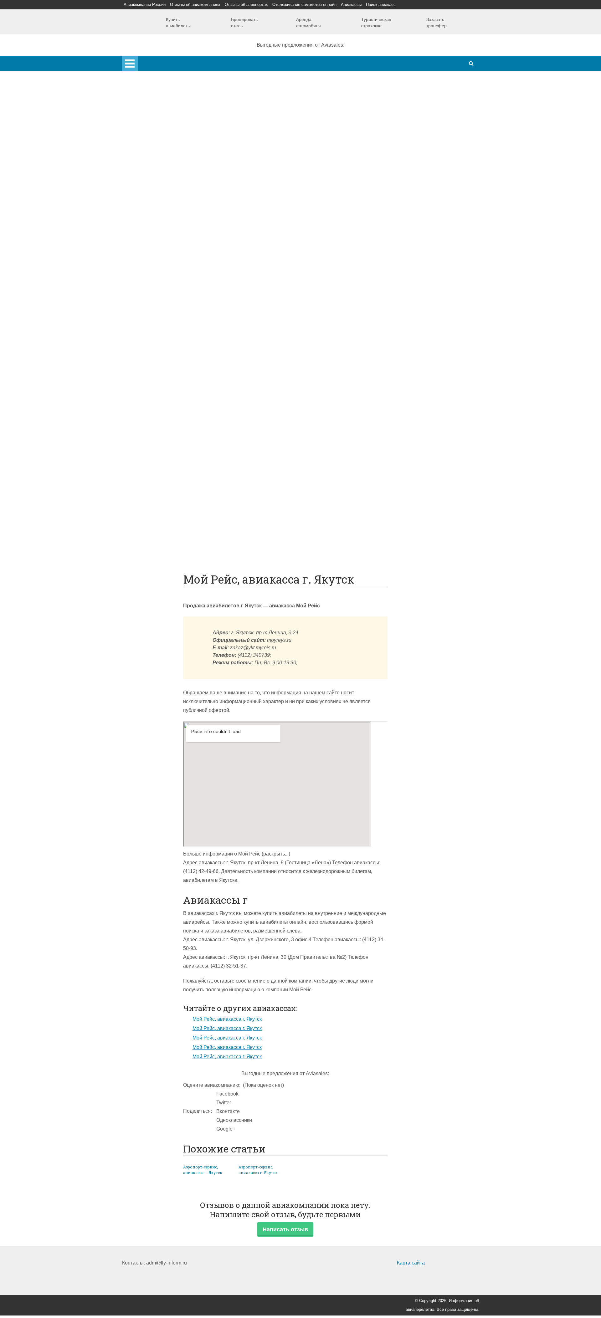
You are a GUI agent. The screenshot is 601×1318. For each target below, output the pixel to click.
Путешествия (150, 518)
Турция (155, 142)
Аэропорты (148, 107)
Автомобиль (161, 361)
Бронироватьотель (244, 22)
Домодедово (162, 124)
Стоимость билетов (169, 466)
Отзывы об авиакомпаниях (195, 4)
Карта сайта (411, 1262)
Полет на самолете (169, 545)
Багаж (154, 396)
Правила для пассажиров (177, 501)
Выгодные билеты (168, 536)
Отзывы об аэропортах (246, 4)
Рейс (152, 308)
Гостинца (157, 422)
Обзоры (156, 457)
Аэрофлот (159, 115)
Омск (153, 194)
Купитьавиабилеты (178, 22)
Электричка (160, 334)
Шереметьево (163, 133)
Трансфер (159, 326)
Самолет (145, 220)
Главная (147, 60)
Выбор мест (161, 255)
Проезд (155, 352)
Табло (154, 431)
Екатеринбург (163, 177)
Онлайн (156, 475)
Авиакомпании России (145, 4)
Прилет (155, 378)
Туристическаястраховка (376, 22)
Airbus (154, 229)
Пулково (157, 159)
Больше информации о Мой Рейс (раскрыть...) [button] (236, 853)
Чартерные (160, 291)
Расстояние (160, 317)
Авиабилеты (161, 282)
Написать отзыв (285, 1229)
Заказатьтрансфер (436, 22)
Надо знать (148, 553)
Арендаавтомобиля (308, 22)
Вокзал (155, 203)
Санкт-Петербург (167, 150)
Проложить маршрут (171, 527)
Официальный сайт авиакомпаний (187, 483)
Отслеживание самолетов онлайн (304, 4)
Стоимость (159, 413)
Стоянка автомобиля (171, 510)
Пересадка (159, 387)
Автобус (156, 343)
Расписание (161, 299)
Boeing (155, 247)
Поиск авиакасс (381, 4)
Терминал (158, 439)
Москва (155, 168)
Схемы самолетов (168, 238)
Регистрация (162, 212)
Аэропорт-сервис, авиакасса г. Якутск (202, 1169)
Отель (154, 404)
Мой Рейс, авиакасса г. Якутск (227, 1019)
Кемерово (158, 185)
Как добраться (151, 273)
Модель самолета (167, 264)
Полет (142, 369)
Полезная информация (162, 448)
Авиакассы (351, 4)
